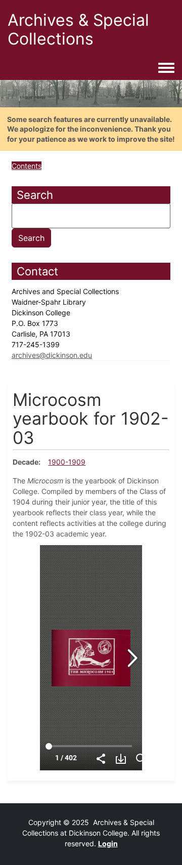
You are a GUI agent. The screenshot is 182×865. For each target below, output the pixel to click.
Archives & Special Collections (78, 29)
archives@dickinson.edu (52, 355)
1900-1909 (66, 462)
